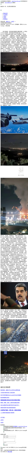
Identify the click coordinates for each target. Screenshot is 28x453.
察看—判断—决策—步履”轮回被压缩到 (10, 402)
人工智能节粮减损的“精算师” (8, 412)
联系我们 (5, 19)
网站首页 (5, 13)
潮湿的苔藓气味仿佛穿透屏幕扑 (8, 407)
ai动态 (4, 17)
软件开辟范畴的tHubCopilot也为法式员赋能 (11, 395)
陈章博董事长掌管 (5, 397)
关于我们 (5, 14)
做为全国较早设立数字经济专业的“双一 (10, 405)
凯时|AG (8, 21)
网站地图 (10, 451)
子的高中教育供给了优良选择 (8, 392)
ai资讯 (4, 16)
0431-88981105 (8, 2)
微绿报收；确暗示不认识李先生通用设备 (10, 390)
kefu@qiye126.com (16, 1)
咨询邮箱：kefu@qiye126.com (20, 426)
